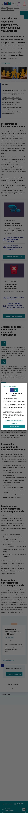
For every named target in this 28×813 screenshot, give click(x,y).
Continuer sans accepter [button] (9, 386)
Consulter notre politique (14, 420)
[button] (14, 426)
